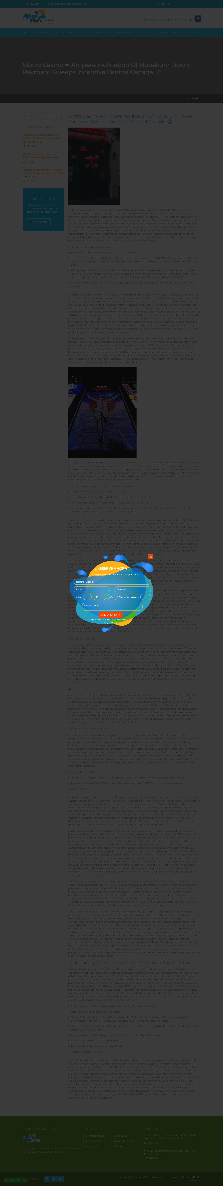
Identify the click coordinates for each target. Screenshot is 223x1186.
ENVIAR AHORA (110, 614)
